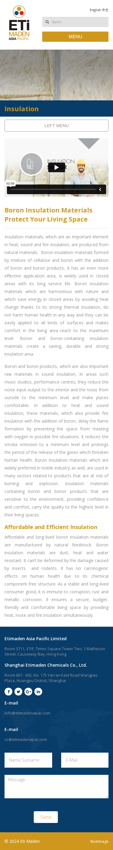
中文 (105, 10)
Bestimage (99, 841)
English (95, 10)
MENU (75, 36)
